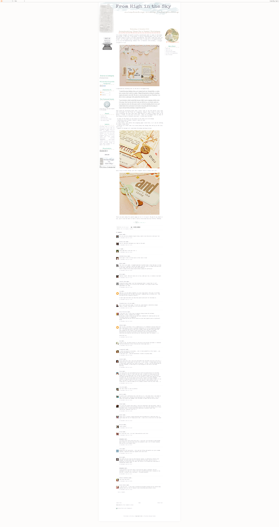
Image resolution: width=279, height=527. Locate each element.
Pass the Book (169, 54)
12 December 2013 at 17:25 (125, 390)
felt (105, 136)
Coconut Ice (103, 116)
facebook (107, 42)
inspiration (102, 138)
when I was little (104, 144)
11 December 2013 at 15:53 (125, 252)
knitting (112, 138)
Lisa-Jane (121, 387)
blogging (102, 135)
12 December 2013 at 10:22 (125, 367)
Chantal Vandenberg (124, 477)
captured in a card (109, 135)
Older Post (160, 502)
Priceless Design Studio (150, 516)
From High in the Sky (129, 516)
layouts (131, 228)
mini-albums (111, 139)
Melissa (121, 424)
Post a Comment (121, 492)
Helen (120, 274)
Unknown (121, 325)
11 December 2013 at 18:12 (125, 308)
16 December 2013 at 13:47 (125, 464)
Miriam (120, 431)
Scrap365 (105, 131)
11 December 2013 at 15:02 (125, 237)
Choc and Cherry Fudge (106, 119)
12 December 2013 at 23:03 (125, 420)
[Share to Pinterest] (139, 227)
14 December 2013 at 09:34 (125, 444)
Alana (120, 371)
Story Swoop (156, 218)
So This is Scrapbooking (171, 53)
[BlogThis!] (135, 227)
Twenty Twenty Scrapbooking (107, 134)
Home (139, 502)
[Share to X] (137, 227)
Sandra (120, 234)
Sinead (120, 404)
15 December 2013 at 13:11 (125, 453)
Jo (119, 249)
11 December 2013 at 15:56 (125, 259)
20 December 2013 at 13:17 (125, 473)
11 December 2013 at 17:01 (125, 277)
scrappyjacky (122, 349)
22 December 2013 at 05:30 (125, 481)
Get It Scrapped (144, 217)
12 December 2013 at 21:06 (125, 411)
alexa (120, 448)
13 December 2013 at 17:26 (125, 435)
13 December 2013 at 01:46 (125, 427)
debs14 (120, 263)
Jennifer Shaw (122, 281)
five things (111, 136)
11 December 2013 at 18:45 (125, 321)
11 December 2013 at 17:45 (125, 299)
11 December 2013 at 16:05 (125, 270)
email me (107, 38)
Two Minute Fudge (105, 120)
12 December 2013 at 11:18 (125, 383)
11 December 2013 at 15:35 (125, 245)
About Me (168, 48)
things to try (110, 143)
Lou (120, 291)
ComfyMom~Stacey (123, 256)
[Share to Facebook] (138, 227)
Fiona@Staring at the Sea (125, 303)
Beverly (121, 394)
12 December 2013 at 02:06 (125, 345)
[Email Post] (131, 227)
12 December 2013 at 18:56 (125, 400)
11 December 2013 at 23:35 (125, 337)
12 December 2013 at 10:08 (125, 355)
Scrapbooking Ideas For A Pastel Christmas (138, 40)
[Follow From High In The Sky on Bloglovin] (103, 86)
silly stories (104, 142)
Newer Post (119, 502)
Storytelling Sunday (170, 51)
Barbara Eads (122, 241)
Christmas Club (103, 126)
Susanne (121, 359)
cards (101, 136)
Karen (120, 457)
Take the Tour (169, 50)
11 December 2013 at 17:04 (125, 287)
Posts (102, 92)
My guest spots (109, 129)
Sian (123, 227)
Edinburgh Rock (104, 117)
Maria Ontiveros (123, 311)
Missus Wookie (122, 485)
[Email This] (134, 227)
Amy (120, 341)
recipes (101, 141)
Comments (103, 94)
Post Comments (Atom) (128, 505)
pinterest (107, 40)
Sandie (120, 414)
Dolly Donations (111, 126)
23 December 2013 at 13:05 (125, 489)
